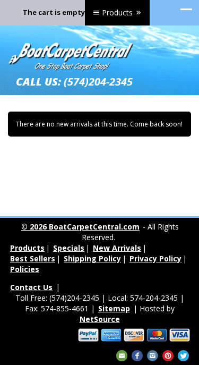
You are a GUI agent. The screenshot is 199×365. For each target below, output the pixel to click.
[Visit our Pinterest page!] (168, 355)
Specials (68, 248)
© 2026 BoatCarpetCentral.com (80, 227)
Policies (24, 269)
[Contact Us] (121, 355)
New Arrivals (117, 248)
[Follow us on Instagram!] (152, 355)
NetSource (100, 319)
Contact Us (31, 287)
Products (117, 12)
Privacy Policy (155, 258)
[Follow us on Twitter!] (183, 355)
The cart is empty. (55, 12)
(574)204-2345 (98, 81)
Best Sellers (32, 258)
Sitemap (114, 308)
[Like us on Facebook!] (137, 355)
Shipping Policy (92, 258)
